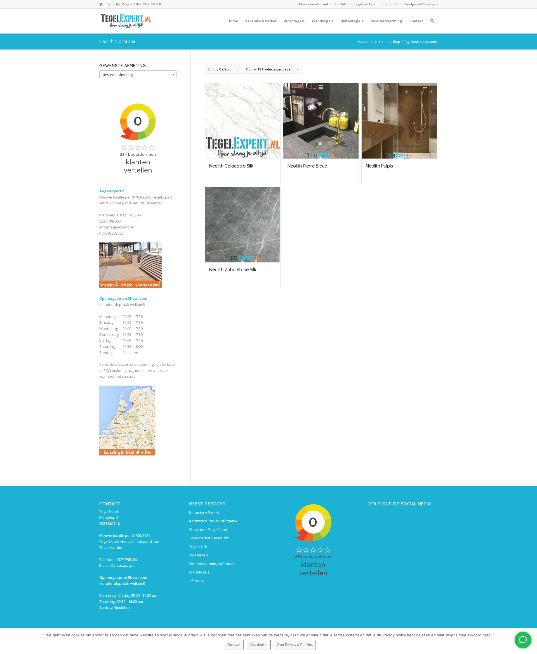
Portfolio (341, 4)
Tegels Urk (198, 546)
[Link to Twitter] (101, 4)
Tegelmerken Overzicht (209, 537)
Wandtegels (199, 572)
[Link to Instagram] (118, 4)
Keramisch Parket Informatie (213, 520)
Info (396, 4)
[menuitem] (314, 4)
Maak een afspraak (314, 4)
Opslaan (233, 645)
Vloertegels (198, 555)
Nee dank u (258, 645)
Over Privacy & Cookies (295, 645)
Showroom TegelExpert (209, 529)
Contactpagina (123, 565)
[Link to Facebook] (109, 4)
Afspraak (197, 580)
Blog (384, 4)
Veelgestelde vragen (421, 4)
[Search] (432, 21)
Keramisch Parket (204, 512)
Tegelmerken (364, 4)
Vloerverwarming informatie (213, 563)
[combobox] (137, 74)
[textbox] (138, 75)
